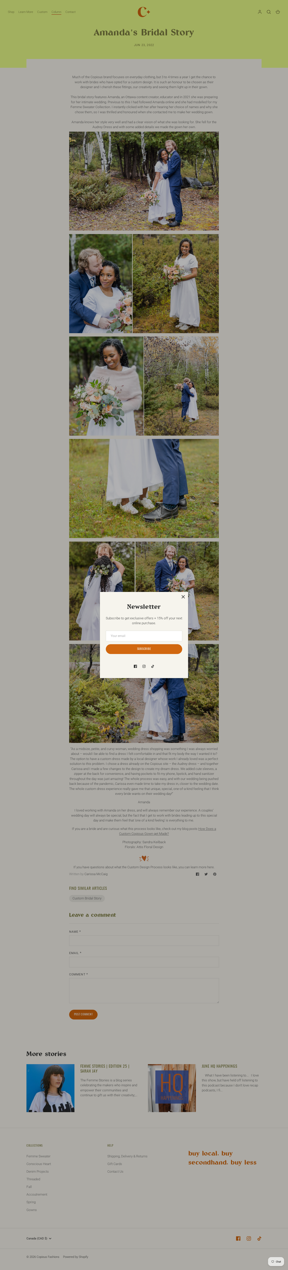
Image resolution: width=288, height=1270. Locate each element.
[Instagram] (144, 666)
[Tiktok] (152, 666)
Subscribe (144, 649)
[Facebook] (135, 666)
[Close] (183, 596)
